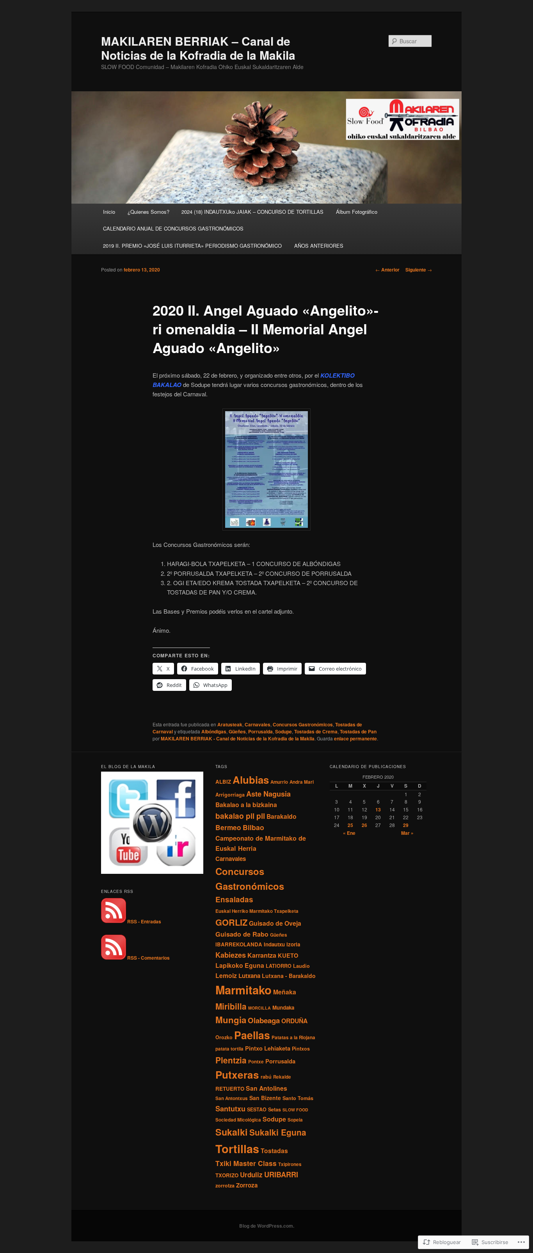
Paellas (252, 1035)
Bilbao (253, 827)
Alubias (251, 779)
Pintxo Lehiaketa (267, 1048)
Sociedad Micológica (238, 1119)
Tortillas (237, 1148)
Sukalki (231, 1131)
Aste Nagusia (268, 793)
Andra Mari (302, 782)
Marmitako (243, 989)
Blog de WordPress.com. (266, 1225)
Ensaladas (234, 899)
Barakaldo (281, 816)
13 (378, 809)
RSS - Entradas (144, 921)
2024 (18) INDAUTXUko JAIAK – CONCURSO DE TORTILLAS (252, 211)
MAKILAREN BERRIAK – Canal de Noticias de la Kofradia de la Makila (198, 47)
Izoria (293, 944)
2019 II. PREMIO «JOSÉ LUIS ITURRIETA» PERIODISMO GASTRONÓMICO (192, 245)
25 (350, 825)
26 (364, 825)
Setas (274, 1109)
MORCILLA (259, 1008)
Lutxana (249, 975)
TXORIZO (226, 1175)
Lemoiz (226, 975)
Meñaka (284, 991)
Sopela (295, 1119)
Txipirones (290, 1164)
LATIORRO (278, 965)
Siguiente (418, 269)
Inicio (109, 211)
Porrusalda (260, 731)
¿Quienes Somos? (148, 211)
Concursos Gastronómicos (303, 724)
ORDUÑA (294, 1020)
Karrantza (261, 955)
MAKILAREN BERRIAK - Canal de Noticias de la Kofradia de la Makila (237, 738)
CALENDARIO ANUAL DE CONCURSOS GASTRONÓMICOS (173, 228)
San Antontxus (231, 1098)
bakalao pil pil (240, 815)
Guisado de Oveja (275, 923)
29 (406, 825)
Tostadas (274, 1150)
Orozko (224, 1037)
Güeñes (237, 731)
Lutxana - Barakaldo (289, 976)
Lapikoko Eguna (239, 965)
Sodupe (283, 731)
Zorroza (247, 1185)
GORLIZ (231, 922)
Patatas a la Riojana (293, 1037)
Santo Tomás (297, 1098)
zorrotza (225, 1185)
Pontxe (256, 1061)
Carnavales (257, 724)
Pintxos (301, 1048)
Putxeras (237, 1074)
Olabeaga (264, 1020)
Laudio (301, 965)
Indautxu (274, 944)
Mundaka (283, 1007)
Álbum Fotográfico (356, 211)
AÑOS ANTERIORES (318, 245)
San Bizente (265, 1098)
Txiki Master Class (246, 1163)
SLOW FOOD (295, 1110)
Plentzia (231, 1060)
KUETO (288, 955)
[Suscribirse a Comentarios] (113, 957)
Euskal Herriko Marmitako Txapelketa (256, 911)
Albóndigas (213, 731)
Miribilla (231, 1006)
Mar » (407, 832)
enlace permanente (355, 738)
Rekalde (282, 1077)
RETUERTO (229, 1088)
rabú (266, 1076)
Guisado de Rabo (241, 934)
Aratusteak (229, 724)
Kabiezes (230, 955)
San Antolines (266, 1088)
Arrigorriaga (230, 794)
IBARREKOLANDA (238, 944)
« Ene (349, 832)
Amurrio (279, 782)
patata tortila (229, 1048)
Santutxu (230, 1108)
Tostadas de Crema (316, 731)
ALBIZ (223, 781)
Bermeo (228, 827)
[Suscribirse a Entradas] (113, 921)
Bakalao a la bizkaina (246, 804)
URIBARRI (281, 1174)
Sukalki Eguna (277, 1132)
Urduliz (251, 1174)
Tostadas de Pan (358, 731)
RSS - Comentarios (148, 957)
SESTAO (256, 1109)
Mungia (230, 1019)
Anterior (387, 269)
